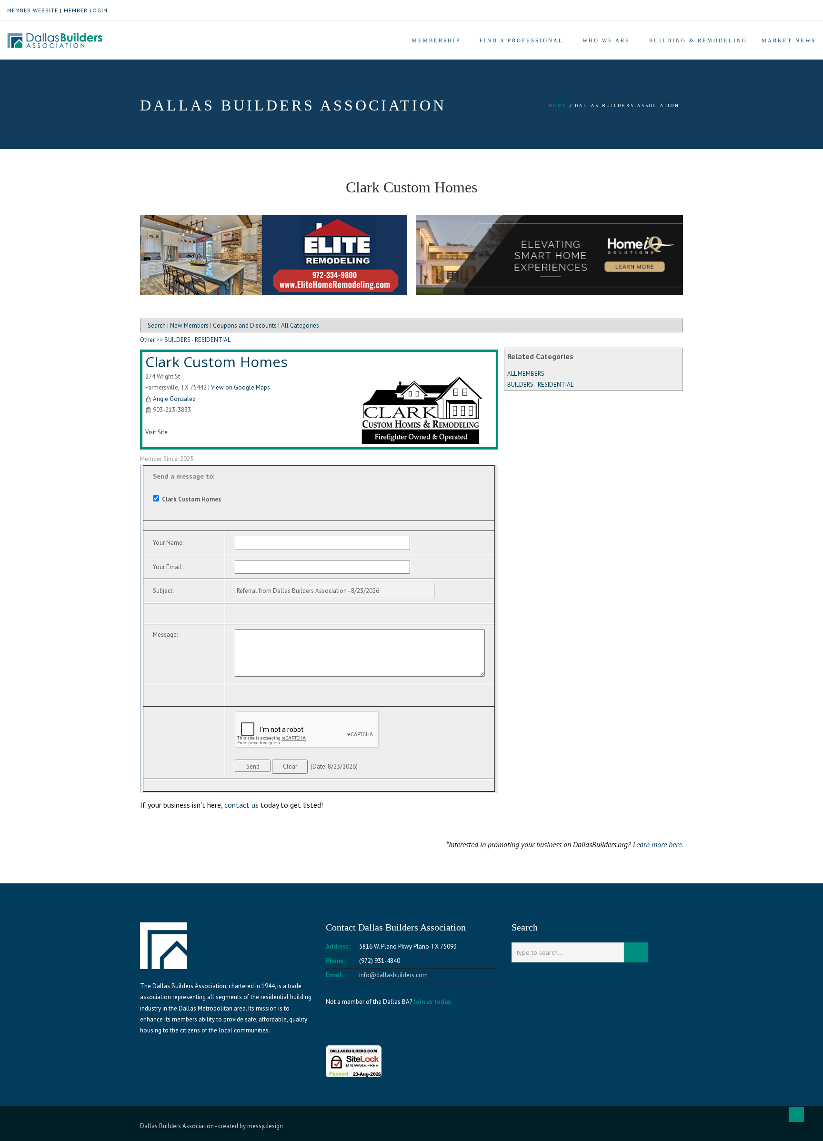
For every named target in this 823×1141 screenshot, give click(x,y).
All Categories (300, 325)
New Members (189, 325)
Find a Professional (521, 40)
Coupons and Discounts (245, 325)
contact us (241, 805)
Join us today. (432, 1002)
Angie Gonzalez (174, 399)
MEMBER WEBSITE (32, 10)
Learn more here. (658, 844)
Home (558, 105)
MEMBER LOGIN (86, 10)
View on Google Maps (240, 387)
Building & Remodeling (698, 40)
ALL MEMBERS (525, 374)
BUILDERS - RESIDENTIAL (540, 384)
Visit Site (156, 432)
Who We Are (606, 40)
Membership (436, 40)
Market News (789, 40)
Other (147, 340)
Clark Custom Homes (216, 361)
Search (157, 325)
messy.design (265, 1126)
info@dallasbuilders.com (393, 975)
